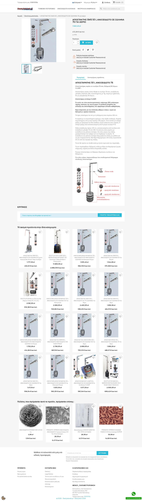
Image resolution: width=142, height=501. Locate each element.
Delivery (47, 471)
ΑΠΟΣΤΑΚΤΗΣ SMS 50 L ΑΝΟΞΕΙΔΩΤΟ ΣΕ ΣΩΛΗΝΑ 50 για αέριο (111, 300)
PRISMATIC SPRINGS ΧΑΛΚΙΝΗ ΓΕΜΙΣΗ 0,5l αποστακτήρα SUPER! (111, 431)
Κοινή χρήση (83, 50)
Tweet (88, 50)
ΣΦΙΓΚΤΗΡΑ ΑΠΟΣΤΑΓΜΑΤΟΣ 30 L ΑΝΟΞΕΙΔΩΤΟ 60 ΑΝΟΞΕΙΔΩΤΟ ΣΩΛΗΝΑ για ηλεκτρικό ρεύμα (84, 257)
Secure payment (50, 479)
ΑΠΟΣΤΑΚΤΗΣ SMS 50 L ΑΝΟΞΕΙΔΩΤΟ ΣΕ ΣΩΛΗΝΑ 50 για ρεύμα (111, 257)
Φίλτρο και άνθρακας (87, 9)
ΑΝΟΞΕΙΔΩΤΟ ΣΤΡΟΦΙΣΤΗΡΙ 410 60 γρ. (30, 431)
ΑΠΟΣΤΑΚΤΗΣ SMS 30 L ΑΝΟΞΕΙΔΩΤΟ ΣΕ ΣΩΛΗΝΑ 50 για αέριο (30, 383)
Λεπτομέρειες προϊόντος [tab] (96, 77)
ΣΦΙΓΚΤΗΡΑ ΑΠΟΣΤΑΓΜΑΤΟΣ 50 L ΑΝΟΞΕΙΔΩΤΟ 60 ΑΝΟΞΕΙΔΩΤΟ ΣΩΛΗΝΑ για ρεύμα (31, 342)
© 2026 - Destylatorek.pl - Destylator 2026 (71, 498)
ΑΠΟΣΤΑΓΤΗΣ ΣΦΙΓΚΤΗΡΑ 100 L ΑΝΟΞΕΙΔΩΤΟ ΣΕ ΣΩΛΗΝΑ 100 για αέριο (84, 342)
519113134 (34, 2)
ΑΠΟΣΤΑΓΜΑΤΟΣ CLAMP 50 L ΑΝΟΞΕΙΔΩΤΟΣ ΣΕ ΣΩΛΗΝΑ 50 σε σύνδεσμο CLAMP (84, 383)
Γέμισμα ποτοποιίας (46, 9)
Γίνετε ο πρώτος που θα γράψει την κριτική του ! (36, 215)
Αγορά (86, 42)
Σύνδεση (75, 474)
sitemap (47, 484)
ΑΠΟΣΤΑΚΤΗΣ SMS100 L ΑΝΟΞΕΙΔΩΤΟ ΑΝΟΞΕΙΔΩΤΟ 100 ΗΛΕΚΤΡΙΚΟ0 (57, 342)
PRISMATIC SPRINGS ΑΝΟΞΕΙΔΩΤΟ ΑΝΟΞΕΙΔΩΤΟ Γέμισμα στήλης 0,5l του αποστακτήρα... (57, 432)
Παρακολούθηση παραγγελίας (81, 471)
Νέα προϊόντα (21, 474)
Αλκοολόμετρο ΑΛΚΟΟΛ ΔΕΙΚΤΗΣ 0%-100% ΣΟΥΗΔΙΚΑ (84, 431)
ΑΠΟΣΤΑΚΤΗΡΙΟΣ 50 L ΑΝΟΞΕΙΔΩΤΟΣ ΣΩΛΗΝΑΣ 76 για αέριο (111, 342)
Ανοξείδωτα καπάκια (66, 9)
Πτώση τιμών (21, 471)
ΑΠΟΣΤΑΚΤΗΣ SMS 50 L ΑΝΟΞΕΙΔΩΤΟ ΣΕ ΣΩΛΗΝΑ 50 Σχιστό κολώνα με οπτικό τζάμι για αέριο (30, 257)
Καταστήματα (49, 486)
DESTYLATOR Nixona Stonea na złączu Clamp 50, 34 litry (30, 300)
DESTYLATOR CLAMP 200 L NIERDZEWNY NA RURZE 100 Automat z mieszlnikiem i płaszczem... (57, 258)
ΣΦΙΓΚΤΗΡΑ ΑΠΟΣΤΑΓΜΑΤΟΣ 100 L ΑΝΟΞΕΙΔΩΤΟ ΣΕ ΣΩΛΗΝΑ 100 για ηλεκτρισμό (57, 300)
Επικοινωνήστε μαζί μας (52, 481)
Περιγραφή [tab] (80, 77)
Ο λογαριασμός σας (80, 468)
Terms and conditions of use (54, 476)
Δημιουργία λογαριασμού (80, 476)
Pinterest (93, 50)
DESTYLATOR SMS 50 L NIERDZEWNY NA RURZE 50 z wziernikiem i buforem (111, 383)
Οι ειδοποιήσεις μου (78, 479)
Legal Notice (49, 474)
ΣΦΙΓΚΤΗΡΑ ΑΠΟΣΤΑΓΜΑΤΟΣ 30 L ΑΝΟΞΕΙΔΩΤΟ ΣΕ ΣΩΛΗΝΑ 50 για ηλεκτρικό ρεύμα (57, 383)
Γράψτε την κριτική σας (110, 215)
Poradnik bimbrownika (24, 476)
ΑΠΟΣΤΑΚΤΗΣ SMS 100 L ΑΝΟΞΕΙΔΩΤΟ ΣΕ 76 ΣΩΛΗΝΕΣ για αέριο (84, 300)
